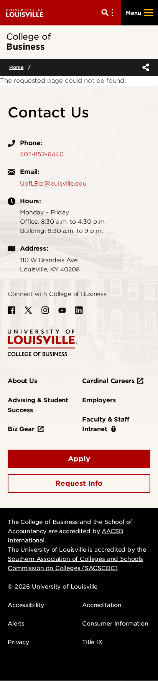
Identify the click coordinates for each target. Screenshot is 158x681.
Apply (79, 459)
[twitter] (28, 310)
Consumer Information (115, 623)
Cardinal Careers (108, 381)
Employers (99, 400)
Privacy (18, 642)
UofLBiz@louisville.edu (53, 183)
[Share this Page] (144, 67)
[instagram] (45, 310)
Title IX (92, 642)
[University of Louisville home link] (25, 12)
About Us (22, 381)
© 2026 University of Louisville (52, 586)
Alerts (16, 623)
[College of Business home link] (42, 342)
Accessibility (26, 605)
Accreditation (102, 605)
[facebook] (11, 310)
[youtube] (62, 310)
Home (16, 67)
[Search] (109, 12)
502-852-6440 (42, 154)
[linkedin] (79, 310)
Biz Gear (21, 429)
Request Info (78, 483)
